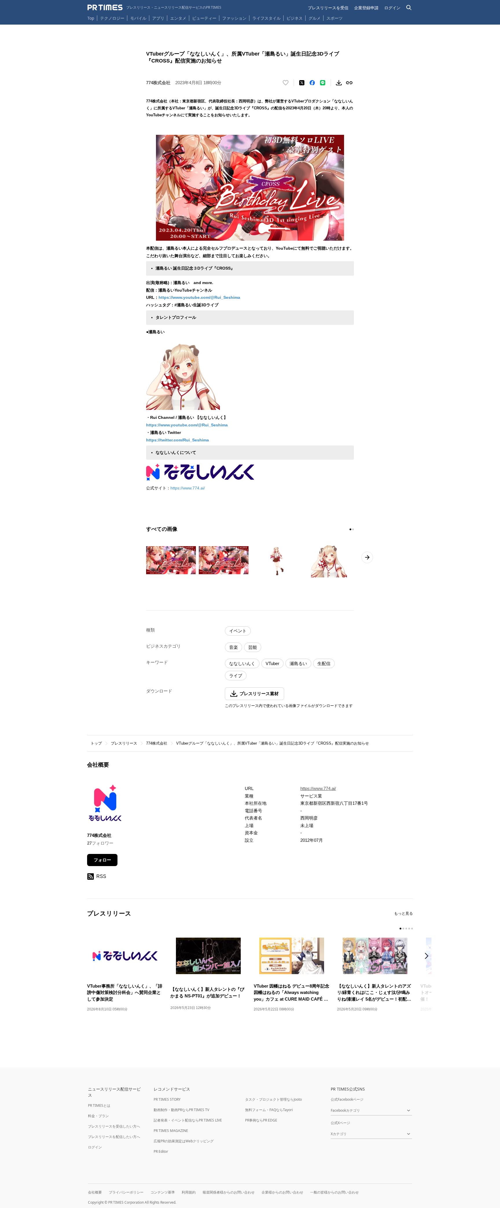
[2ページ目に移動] (353, 529)
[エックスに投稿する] (301, 82)
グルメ (314, 18)
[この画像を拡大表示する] (171, 560)
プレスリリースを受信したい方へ (114, 1126)
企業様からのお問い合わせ (282, 1192)
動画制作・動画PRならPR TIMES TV (181, 1109)
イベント (238, 630)
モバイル (138, 18)
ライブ (235, 675)
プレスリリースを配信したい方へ (114, 1136)
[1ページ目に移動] (350, 529)
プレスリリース (124, 743)
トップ (96, 743)
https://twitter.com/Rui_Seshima (177, 440)
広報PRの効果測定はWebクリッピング (184, 1141)
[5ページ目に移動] (412, 928)
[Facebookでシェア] (312, 82)
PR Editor (161, 1151)
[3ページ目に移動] (406, 928)
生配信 (323, 663)
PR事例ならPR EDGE (261, 1120)
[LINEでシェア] (322, 82)
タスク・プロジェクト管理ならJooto (273, 1099)
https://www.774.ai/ (187, 488)
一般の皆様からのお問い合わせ (334, 1192)
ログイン (392, 7)
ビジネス (294, 18)
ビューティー (204, 18)
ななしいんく (242, 663)
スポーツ (334, 18)
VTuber (272, 663)
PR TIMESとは (99, 1105)
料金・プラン (98, 1115)
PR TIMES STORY (167, 1099)
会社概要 (95, 1192)
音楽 (233, 647)
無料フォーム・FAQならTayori (269, 1109)
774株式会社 (156, 743)
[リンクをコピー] (349, 82)
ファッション (234, 18)
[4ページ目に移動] (409, 928)
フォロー (102, 859)
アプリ (158, 18)
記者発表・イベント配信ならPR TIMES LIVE (188, 1120)
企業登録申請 (366, 7)
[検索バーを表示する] (409, 8)
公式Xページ (340, 1122)
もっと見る (403, 913)
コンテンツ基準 (162, 1192)
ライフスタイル (266, 18)
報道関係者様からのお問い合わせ (229, 1192)
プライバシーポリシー (126, 1192)
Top (90, 18)
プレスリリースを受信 (328, 7)
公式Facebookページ (347, 1099)
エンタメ (178, 18)
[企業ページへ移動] (105, 804)
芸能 (252, 647)
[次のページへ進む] (367, 557)
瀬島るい (298, 663)
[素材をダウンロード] (338, 82)
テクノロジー (112, 18)
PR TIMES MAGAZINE (171, 1130)
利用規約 (189, 1192)
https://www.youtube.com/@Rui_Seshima (199, 297)
